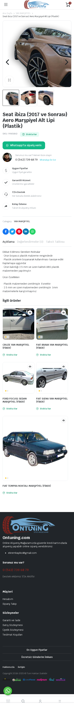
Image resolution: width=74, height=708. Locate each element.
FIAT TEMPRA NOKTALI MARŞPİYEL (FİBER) (27, 485)
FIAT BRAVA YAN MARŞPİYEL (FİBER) (52, 346)
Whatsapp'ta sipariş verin (25, 145)
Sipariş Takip (10, 603)
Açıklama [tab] (8, 242)
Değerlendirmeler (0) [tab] (30, 242)
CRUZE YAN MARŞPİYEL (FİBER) (16, 346)
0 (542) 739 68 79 (16, 570)
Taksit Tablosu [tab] (55, 242)
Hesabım (8, 599)
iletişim (21, 667)
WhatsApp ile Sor (48, 160)
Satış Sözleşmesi (13, 625)
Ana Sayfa (7, 13)
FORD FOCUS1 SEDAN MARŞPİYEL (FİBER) (15, 400)
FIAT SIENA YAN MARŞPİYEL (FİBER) (52, 400)
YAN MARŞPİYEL (23, 13)
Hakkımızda (8, 667)
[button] (9, 80)
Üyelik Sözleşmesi (13, 629)
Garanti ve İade (11, 620)
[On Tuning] (36, 4)
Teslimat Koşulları (13, 634)
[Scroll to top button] (68, 692)
